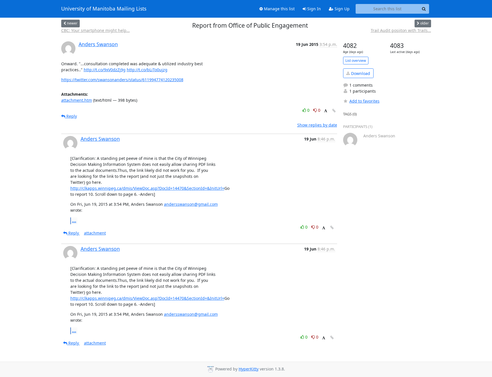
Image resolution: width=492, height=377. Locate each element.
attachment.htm (76, 100)
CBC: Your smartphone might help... (95, 30)
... (74, 220)
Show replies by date (317, 125)
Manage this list (279, 8)
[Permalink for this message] (334, 111)
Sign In (313, 8)
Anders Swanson (98, 44)
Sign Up (341, 8)
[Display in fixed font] (325, 111)
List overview (355, 60)
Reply (71, 116)
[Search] (424, 9)
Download (360, 73)
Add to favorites (364, 101)
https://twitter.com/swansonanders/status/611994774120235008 (122, 79)
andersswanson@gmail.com (191, 204)
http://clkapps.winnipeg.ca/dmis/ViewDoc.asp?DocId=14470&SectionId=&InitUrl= (147, 188)
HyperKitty (249, 369)
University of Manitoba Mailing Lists (103, 8)
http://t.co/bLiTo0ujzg (147, 69)
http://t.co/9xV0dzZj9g (105, 69)
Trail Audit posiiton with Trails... (401, 30)
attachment (95, 233)
